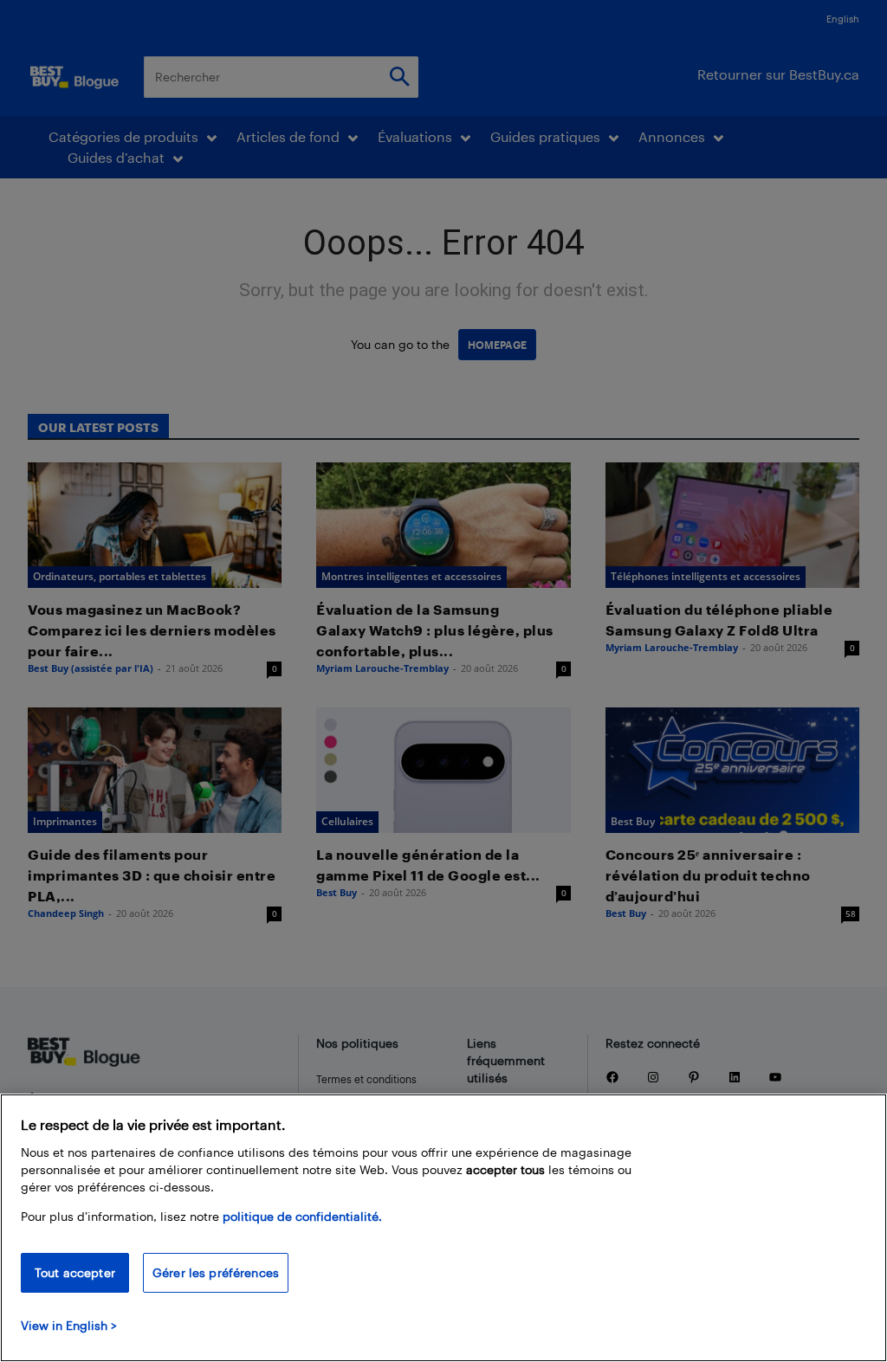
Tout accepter (75, 1272)
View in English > (69, 1325)
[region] (443, 1228)
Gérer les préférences (215, 1272)
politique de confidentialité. (302, 1216)
